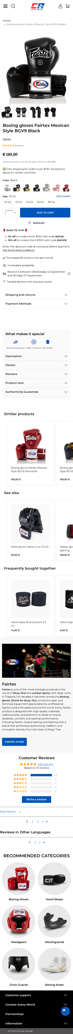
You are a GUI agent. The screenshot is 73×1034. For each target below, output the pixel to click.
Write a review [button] (36, 799)
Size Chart (63, 196)
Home (7, 20)
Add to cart (45, 212)
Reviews (11, 374)
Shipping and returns (20, 294)
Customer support (18, 995)
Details (10, 365)
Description (13, 356)
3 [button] (38, 821)
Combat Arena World (20, 1004)
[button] (9, 145)
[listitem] (30, 453)
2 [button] (32, 821)
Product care (14, 383)
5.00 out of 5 (45, 764)
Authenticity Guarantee (21, 391)
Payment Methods (18, 303)
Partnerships (14, 1014)
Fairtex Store (14, 741)
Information (13, 1023)
